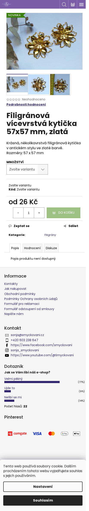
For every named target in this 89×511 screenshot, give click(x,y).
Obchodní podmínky (19, 294)
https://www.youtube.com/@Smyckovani (42, 355)
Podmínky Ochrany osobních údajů (30, 299)
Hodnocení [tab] (32, 248)
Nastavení (43, 486)
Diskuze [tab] (51, 248)
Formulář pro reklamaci (21, 304)
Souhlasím (43, 500)
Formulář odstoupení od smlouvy (29, 309)
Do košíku (66, 212)
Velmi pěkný (13, 379)
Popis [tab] (15, 248)
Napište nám (14, 314)
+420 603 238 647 (24, 340)
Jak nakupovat (15, 289)
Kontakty (11, 284)
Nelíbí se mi (13, 397)
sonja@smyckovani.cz (27, 335)
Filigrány (50, 235)
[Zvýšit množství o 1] (39, 213)
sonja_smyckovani (25, 350)
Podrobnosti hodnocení (26, 105)
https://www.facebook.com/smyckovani (41, 345)
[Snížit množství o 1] (18, 213)
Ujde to (9, 388)
